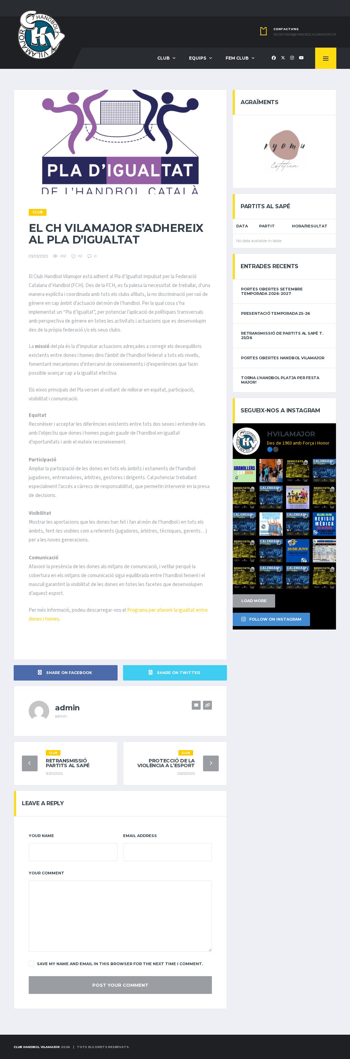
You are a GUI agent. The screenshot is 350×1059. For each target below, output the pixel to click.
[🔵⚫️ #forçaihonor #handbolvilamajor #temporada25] (244, 497)
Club (163, 58)
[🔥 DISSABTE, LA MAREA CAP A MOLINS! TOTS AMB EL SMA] (244, 524)
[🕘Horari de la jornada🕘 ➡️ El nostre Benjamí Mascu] (297, 524)
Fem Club (237, 58)
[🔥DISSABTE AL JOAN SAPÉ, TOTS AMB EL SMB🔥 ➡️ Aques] (271, 550)
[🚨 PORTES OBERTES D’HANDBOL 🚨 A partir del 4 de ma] (324, 550)
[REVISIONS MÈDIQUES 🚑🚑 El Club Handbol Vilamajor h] (324, 524)
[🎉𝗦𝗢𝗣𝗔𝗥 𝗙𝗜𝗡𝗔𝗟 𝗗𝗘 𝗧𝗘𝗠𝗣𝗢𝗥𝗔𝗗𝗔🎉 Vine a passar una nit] (297, 550)
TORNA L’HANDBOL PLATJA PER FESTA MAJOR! (280, 380)
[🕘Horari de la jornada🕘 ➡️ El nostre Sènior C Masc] (297, 577)
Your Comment (46, 873)
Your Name (41, 835)
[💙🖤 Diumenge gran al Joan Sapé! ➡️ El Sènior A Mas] (271, 577)
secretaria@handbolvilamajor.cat (304, 34)
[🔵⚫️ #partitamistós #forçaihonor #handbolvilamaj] (297, 470)
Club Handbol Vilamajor (37, 1047)
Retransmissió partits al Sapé (68, 763)
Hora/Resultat (309, 226)
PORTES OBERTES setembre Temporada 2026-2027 (272, 291)
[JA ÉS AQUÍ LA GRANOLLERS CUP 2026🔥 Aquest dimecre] (244, 470)
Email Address (140, 835)
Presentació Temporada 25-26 (275, 313)
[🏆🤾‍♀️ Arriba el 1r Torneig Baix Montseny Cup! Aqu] (297, 497)
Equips (197, 58)
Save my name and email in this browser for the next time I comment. (120, 963)
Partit (267, 226)
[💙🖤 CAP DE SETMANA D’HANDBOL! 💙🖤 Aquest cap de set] (324, 470)
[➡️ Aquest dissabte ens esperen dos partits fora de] (271, 497)
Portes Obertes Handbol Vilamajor (282, 358)
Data (242, 226)
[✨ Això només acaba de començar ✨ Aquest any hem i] (271, 470)
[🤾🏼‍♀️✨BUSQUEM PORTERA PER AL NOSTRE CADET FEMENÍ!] (271, 524)
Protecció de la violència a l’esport (166, 763)
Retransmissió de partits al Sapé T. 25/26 (282, 335)
